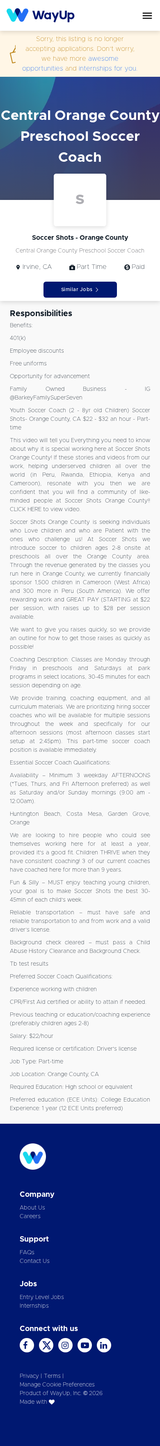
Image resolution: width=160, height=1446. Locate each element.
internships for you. (108, 68)
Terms (52, 1376)
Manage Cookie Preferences (57, 1385)
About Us (32, 1208)
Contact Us (35, 1261)
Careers (30, 1216)
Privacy (29, 1376)
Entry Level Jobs (42, 1297)
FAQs (27, 1252)
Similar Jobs (77, 289)
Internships (34, 1306)
